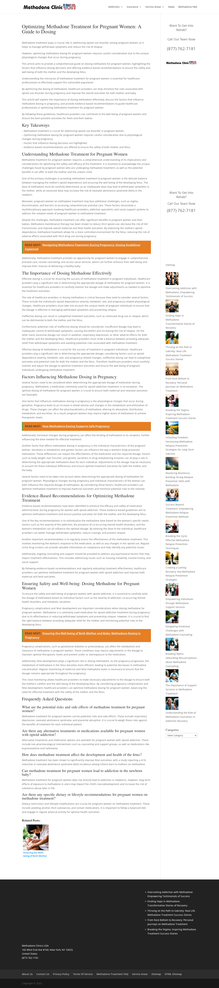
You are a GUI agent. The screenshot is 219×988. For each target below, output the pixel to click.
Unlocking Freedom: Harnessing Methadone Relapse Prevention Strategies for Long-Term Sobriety (180, 445)
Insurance (132, 7)
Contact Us (42, 974)
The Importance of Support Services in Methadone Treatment (181, 689)
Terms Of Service (83, 974)
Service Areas (153, 7)
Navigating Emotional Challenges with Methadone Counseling (179, 630)
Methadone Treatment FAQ (112, 974)
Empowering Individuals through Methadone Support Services (179, 603)
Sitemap (170, 265)
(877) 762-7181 (181, 48)
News (171, 7)
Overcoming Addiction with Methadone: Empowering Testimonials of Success (181, 292)
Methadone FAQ (187, 7)
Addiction (114, 7)
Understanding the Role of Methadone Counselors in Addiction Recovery (181, 717)
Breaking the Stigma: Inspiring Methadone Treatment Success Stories (181, 414)
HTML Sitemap (173, 974)
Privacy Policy (61, 974)
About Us (27, 974)
